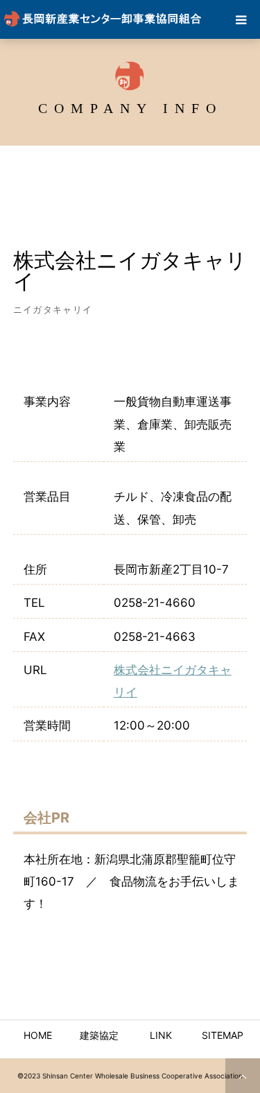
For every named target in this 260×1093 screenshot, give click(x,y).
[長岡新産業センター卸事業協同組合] (104, 19)
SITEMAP (222, 1035)
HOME (38, 1035)
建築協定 (99, 1035)
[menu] (240, 19)
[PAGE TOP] (242, 1075)
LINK (161, 1035)
